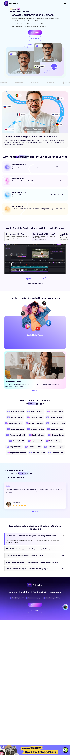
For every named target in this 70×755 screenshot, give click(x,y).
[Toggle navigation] (65, 3)
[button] (34, 390)
